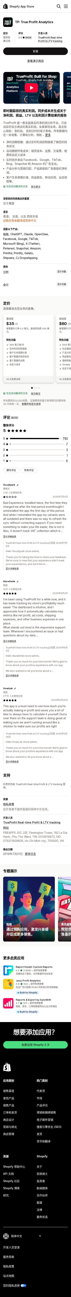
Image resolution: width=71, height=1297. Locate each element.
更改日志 (30, 854)
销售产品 (8, 1105)
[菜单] (66, 6)
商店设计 (8, 1119)
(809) (28, 37)
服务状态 (42, 1216)
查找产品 (8, 1098)
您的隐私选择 (11, 1285)
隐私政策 (8, 804)
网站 (6, 827)
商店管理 (8, 1134)
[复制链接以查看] (17, 485)
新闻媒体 (42, 1188)
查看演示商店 (35, 61)
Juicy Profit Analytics (28, 980)
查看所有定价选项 (31, 404)
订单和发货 (10, 1112)
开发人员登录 (11, 1247)
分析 (6, 272)
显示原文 (35, 186)
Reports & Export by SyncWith (33, 999)
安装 (35, 51)
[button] (35, 970)
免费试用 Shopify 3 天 (35, 1044)
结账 (6, 234)
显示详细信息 (9, 536)
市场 (39, 1098)
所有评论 (29, 470)
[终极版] (36, 388)
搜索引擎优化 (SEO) (49, 1126)
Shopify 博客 (11, 1188)
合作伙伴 (42, 1195)
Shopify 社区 (11, 1181)
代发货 (41, 1090)
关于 (39, 1166)
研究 (6, 1195)
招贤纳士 (42, 1173)
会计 (6, 284)
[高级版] (34, 388)
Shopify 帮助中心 (14, 1166)
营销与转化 (10, 1126)
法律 (39, 1209)
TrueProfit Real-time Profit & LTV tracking (31, 822)
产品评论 (42, 1105)
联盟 (39, 1202)
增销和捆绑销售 (46, 1112)
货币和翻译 (43, 1141)
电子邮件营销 (45, 1119)
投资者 (41, 1181)
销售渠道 (8, 1090)
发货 (39, 1134)
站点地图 (8, 1275)
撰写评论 (11, 470)
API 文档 (8, 1173)
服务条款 (8, 1256)
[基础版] (32, 388)
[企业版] (39, 388)
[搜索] (59, 6)
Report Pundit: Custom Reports (34, 966)
